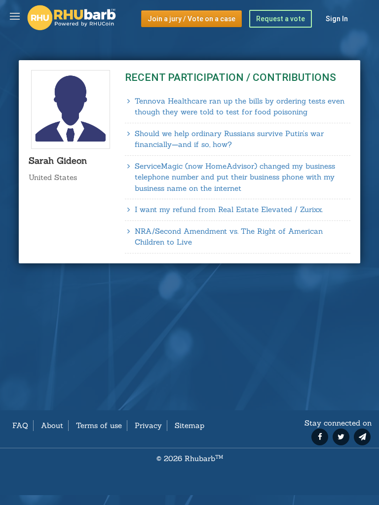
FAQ (20, 425)
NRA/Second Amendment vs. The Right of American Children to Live (229, 236)
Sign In (337, 19)
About (52, 425)
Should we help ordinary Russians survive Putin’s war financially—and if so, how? (229, 139)
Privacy (148, 425)
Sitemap (189, 425)
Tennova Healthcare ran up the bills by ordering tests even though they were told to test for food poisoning (239, 106)
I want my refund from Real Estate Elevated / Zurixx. (229, 209)
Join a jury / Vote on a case (191, 19)
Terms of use (99, 425)
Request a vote (280, 19)
